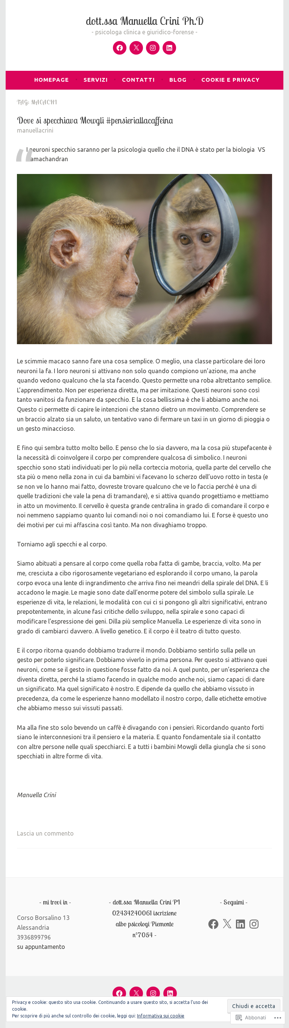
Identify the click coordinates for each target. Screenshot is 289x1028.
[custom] (136, 48)
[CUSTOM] (136, 993)
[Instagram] (254, 924)
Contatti (138, 79)
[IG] (153, 993)
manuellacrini (35, 130)
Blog (178, 79)
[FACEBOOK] (119, 993)
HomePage (51, 79)
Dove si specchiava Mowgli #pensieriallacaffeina (95, 120)
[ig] (153, 48)
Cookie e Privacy (230, 79)
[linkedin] (169, 48)
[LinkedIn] (240, 924)
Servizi (96, 79)
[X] (227, 924)
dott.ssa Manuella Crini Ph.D (145, 20)
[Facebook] (119, 48)
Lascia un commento (45, 833)
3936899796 (34, 937)
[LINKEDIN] (170, 993)
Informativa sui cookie (160, 1015)
